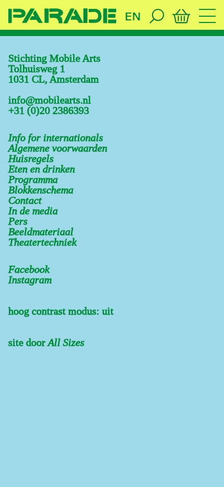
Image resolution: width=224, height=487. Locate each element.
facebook (28, 269)
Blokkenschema (40, 189)
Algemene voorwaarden (57, 148)
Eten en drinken (41, 169)
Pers (18, 221)
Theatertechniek (42, 242)
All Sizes (66, 342)
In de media (33, 210)
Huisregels (31, 158)
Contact (25, 200)
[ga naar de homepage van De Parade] (62, 16)
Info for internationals (55, 137)
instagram (30, 279)
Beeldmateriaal (40, 231)
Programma (33, 179)
